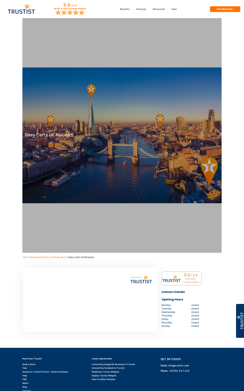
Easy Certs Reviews (55, 257)
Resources (159, 9)
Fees (174, 9)
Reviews (37, 257)
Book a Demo (29, 364)
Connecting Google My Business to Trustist (113, 364)
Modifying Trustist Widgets (105, 371)
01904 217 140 (179, 371)
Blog (24, 387)
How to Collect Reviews (103, 379)
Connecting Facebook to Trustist (108, 368)
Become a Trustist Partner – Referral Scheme (45, 371)
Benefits (124, 9)
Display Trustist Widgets (104, 375)
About (25, 383)
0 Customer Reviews (190, 282)
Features (141, 9)
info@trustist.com (178, 365)
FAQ (24, 379)
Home (26, 257)
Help (24, 375)
